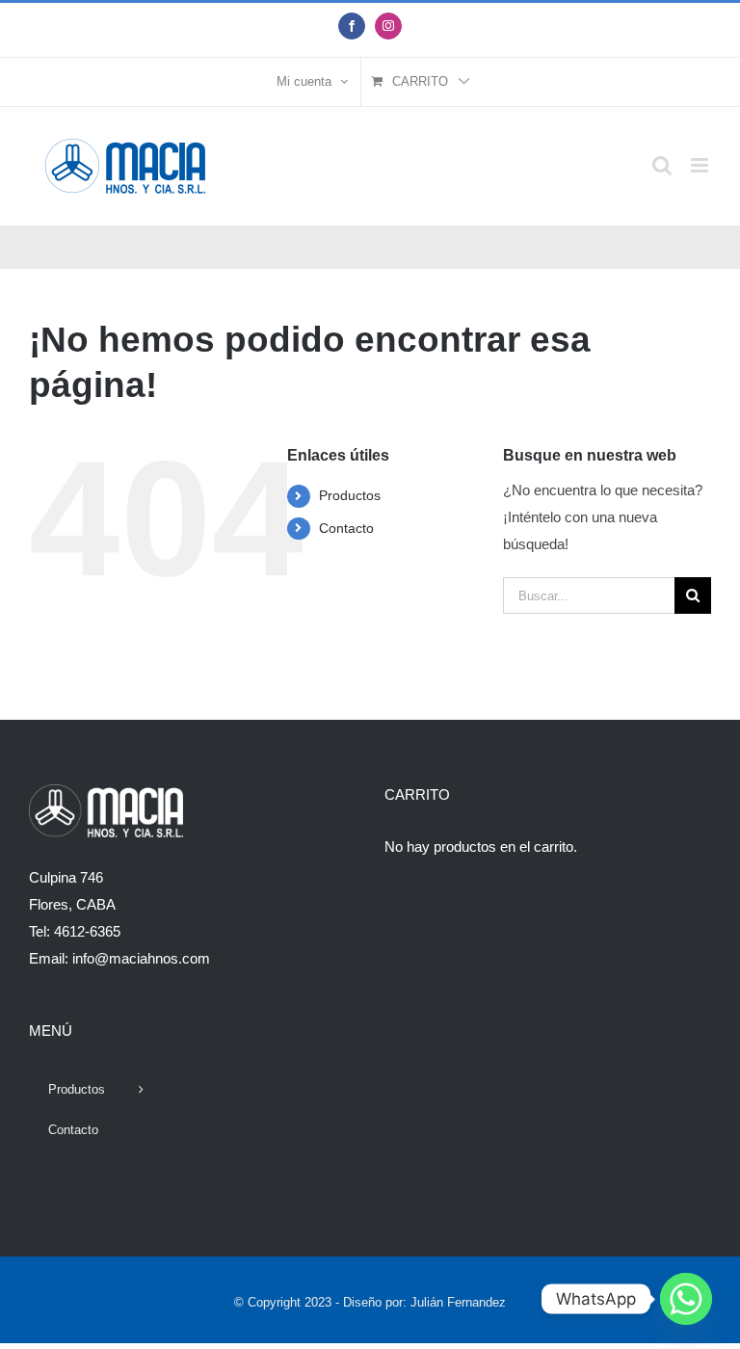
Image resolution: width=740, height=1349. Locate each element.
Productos (350, 495)
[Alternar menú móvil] (701, 165)
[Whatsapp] (686, 1299)
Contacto (346, 528)
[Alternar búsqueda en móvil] (662, 165)
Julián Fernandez (458, 1302)
